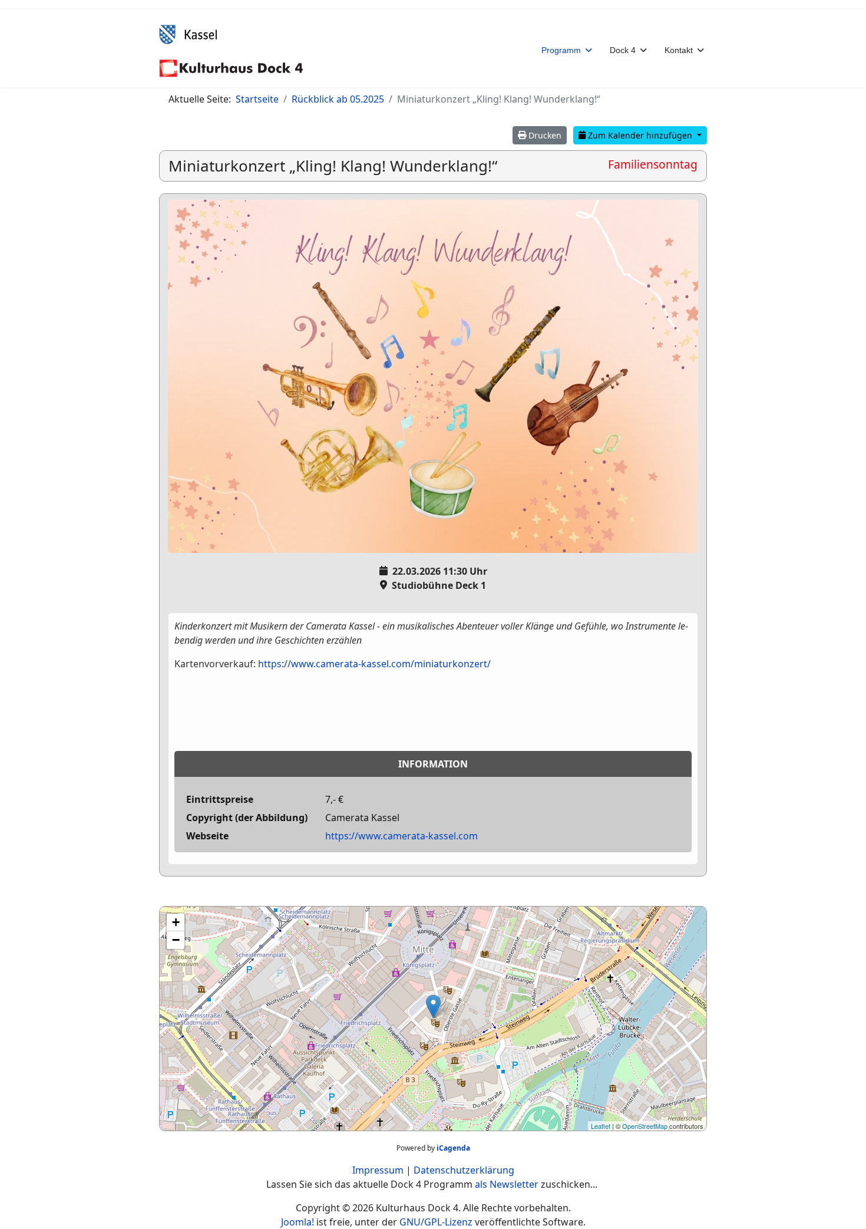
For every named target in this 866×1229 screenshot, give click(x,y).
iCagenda (453, 1148)
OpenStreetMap (644, 1126)
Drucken (543, 135)
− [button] (176, 940)
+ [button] (176, 922)
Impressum (378, 1170)
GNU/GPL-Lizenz (435, 1221)
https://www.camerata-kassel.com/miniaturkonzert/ (374, 663)
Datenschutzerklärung (464, 1170)
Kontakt (679, 50)
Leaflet (600, 1126)
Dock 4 (623, 50)
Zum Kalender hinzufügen (640, 135)
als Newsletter (506, 1184)
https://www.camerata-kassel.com (401, 835)
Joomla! (297, 1221)
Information (433, 763)
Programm (561, 50)
